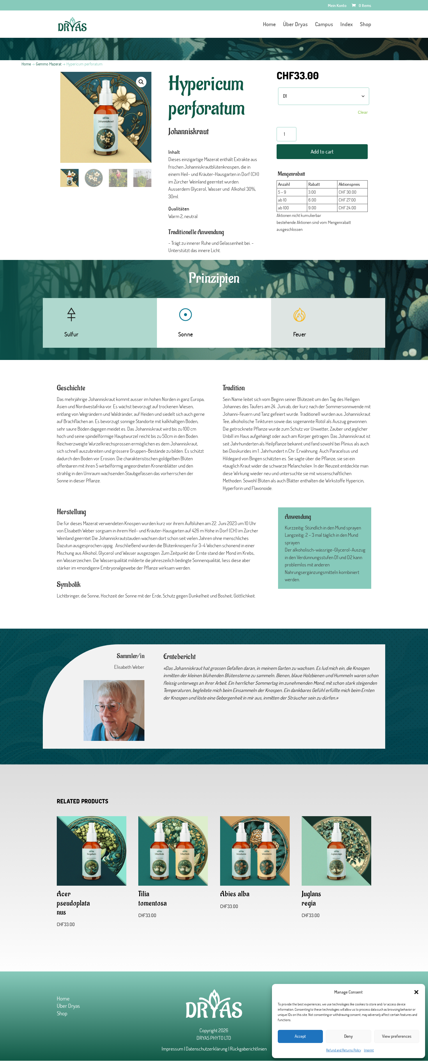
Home (269, 25)
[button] (416, 992)
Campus (324, 25)
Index (346, 25)
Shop (365, 25)
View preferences (396, 1036)
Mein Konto (337, 5)
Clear (363, 112)
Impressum (172, 1049)
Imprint (369, 1050)
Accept (300, 1036)
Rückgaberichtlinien (248, 1049)
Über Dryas (295, 25)
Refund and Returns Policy (343, 1050)
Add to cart (322, 151)
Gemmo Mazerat (48, 63)
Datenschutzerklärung (206, 1049)
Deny (348, 1036)
